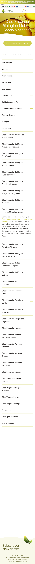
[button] (31, 10)
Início (14, 17)
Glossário (19, 17)
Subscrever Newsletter (10, 547)
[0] (22, 11)
